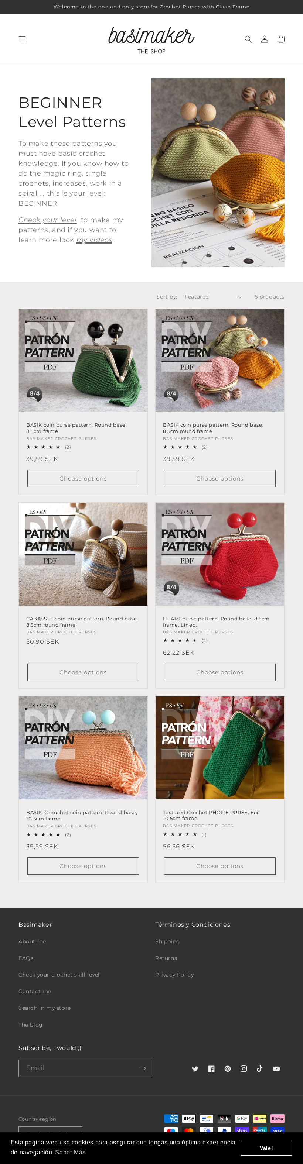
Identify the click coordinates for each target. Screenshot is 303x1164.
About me (32, 941)
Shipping (167, 941)
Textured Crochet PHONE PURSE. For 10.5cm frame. (211, 815)
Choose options (83, 478)
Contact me (34, 991)
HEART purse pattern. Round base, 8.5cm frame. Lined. (216, 622)
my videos (94, 240)
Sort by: (166, 296)
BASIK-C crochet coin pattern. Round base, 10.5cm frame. (81, 815)
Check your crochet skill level (59, 974)
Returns (166, 958)
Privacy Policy (174, 974)
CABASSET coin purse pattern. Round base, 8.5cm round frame (82, 622)
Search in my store (44, 1008)
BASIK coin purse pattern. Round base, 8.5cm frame (76, 428)
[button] (22, 39)
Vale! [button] (266, 1148)
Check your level (47, 220)
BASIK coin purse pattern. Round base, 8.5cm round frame (213, 428)
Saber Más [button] (70, 1152)
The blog (30, 1025)
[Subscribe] (143, 1068)
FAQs (25, 958)
